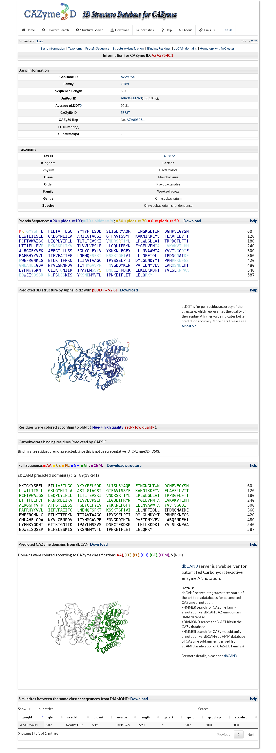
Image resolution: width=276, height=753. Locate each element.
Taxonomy (75, 48)
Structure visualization (128, 48)
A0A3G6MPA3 (131, 98)
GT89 (125, 84)
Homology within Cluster (217, 48)
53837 (125, 112)
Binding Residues (159, 48)
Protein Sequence (97, 48)
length (145, 717)
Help (168, 30)
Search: (203, 709)
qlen (51, 717)
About (188, 30)
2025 (254, 41)
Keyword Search (58, 30)
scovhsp (241, 717)
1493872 (168, 156)
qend (191, 717)
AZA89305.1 (136, 120)
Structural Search (91, 30)
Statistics (147, 30)
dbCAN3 (190, 566)
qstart (168, 717)
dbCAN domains (185, 48)
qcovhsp (214, 717)
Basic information (53, 48)
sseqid (72, 717)
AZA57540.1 (130, 77)
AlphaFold (189, 326)
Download (122, 30)
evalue (122, 717)
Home (30, 30)
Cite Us (227, 30)
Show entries (35, 709)
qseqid (27, 717)
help (253, 221)
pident (98, 717)
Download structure (124, 465)
